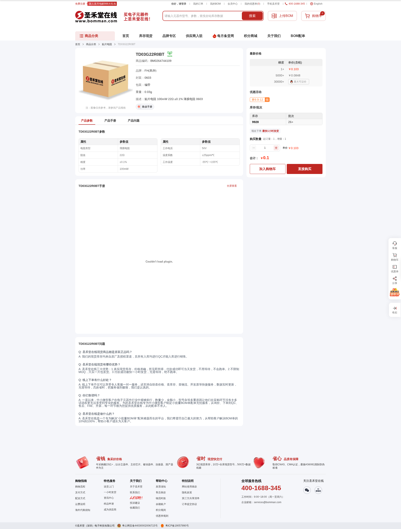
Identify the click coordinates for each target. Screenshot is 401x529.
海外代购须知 (82, 510)
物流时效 (161, 498)
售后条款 (161, 492)
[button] (260, 99)
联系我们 (135, 492)
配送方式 (80, 498)
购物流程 (80, 486)
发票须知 (161, 486)
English (318, 3)
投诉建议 (135, 502)
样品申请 (109, 503)
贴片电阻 (107, 44)
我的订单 (198, 3)
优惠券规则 (162, 515)
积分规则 (161, 510)
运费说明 (80, 504)
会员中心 (233, 3)
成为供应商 (110, 509)
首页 (77, 44)
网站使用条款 (189, 486)
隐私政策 (187, 492)
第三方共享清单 (190, 498)
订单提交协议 (189, 504)
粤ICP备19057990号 (177, 525)
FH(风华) (150, 70)
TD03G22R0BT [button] (150, 54)
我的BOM (215, 3)
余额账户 (161, 504)
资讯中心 (109, 497)
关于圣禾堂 (136, 486)
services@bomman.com (267, 502)
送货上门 (109, 486)
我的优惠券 (252, 3)
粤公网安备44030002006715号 (140, 525)
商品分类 (91, 44)
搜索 (252, 16)
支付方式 (80, 492)
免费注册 (80, 3)
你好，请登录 (178, 3)
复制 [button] (174, 61)
